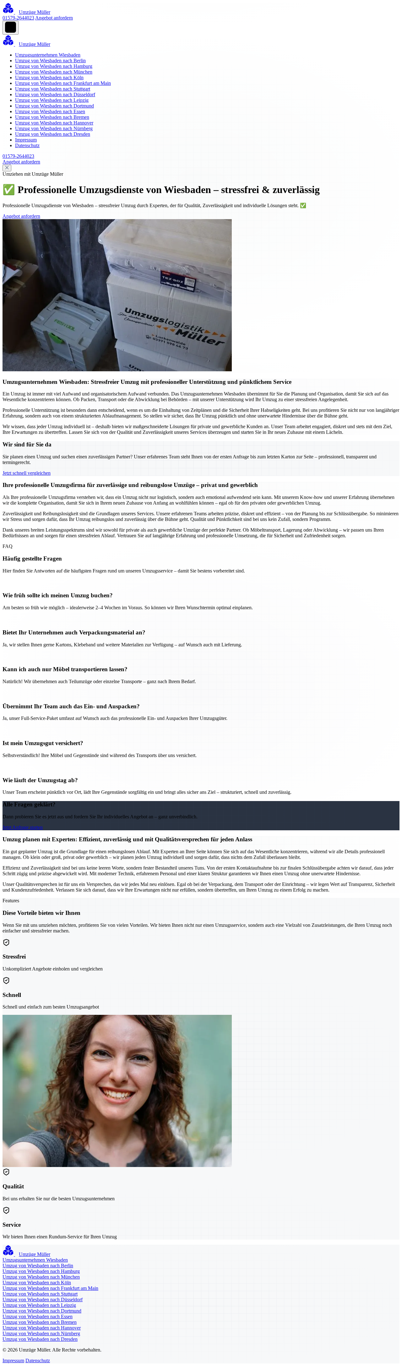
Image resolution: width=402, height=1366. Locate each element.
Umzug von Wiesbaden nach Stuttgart (52, 88)
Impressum (26, 139)
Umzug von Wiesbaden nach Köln (49, 77)
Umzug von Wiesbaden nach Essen (50, 111)
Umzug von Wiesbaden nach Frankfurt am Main (63, 83)
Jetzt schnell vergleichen (27, 473)
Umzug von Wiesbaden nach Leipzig (52, 100)
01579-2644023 (18, 17)
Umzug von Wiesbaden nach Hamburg (53, 66)
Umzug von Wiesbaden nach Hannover (54, 122)
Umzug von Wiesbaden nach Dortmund (54, 105)
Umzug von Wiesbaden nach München (53, 72)
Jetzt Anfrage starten (23, 827)
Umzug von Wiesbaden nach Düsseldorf (55, 94)
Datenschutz (27, 145)
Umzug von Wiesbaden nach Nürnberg (54, 128)
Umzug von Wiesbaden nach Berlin (50, 60)
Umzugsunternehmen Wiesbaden (47, 55)
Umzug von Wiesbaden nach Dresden (52, 134)
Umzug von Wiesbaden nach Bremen (52, 117)
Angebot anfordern (54, 17)
